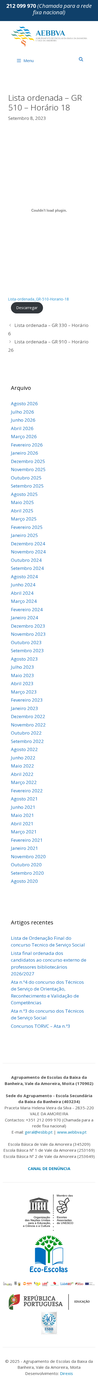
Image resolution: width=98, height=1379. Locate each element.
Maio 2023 (22, 675)
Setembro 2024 (27, 568)
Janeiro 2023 (24, 708)
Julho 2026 (22, 412)
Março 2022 (24, 782)
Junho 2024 (23, 585)
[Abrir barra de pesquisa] (81, 59)
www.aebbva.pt (72, 1132)
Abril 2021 (22, 823)
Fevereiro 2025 (27, 527)
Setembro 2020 (27, 873)
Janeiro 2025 (24, 535)
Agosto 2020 (24, 881)
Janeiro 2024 (24, 617)
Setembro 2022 (27, 741)
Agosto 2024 (24, 576)
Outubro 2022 (26, 733)
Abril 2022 (22, 774)
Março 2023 (24, 692)
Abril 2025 (22, 511)
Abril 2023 (22, 683)
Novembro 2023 (28, 634)
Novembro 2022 (28, 725)
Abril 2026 (22, 428)
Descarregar (27, 307)
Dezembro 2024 (28, 543)
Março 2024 (24, 601)
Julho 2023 (22, 667)
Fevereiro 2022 (27, 790)
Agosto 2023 (24, 659)
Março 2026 (24, 436)
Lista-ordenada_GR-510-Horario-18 (38, 299)
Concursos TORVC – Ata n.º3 (40, 1026)
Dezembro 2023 (28, 626)
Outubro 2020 (26, 864)
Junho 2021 (23, 807)
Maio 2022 (22, 766)
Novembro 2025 (28, 469)
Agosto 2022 (24, 749)
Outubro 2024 (26, 560)
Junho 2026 (23, 420)
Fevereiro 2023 (27, 700)
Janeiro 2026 (24, 453)
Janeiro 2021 (24, 848)
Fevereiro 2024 (27, 609)
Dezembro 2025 (28, 461)
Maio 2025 (22, 502)
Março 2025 (24, 519)
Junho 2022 (23, 758)
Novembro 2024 (28, 552)
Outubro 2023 (26, 642)
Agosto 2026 (24, 403)
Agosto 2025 (24, 494)
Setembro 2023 (27, 650)
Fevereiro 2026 (27, 445)
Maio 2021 (22, 815)
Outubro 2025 (26, 478)
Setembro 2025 (27, 486)
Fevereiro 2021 (27, 840)
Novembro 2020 (28, 856)
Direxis (66, 1373)
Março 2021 (24, 832)
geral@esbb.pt (39, 1132)
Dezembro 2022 (28, 716)
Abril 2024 (22, 593)
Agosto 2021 (24, 799)
